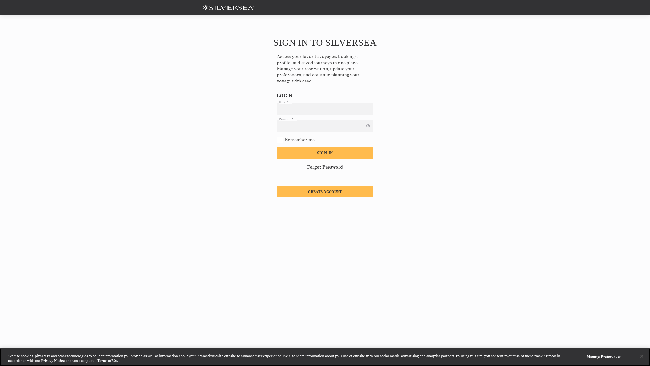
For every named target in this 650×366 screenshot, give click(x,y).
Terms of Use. (108, 360)
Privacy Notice (53, 360)
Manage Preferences (604, 356)
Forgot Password (325, 167)
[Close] (641, 356)
